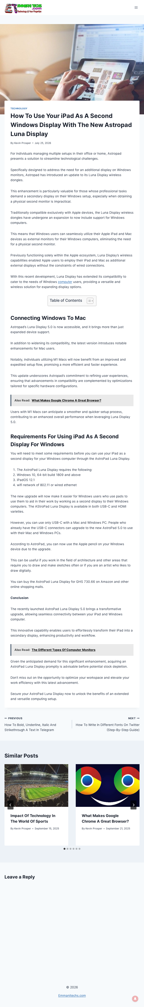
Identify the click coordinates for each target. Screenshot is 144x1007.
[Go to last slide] (11, 804)
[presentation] (36, 785)
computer (65, 282)
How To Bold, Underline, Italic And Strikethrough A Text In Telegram (30, 724)
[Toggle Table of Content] (88, 301)
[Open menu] (136, 7)
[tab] (64, 849)
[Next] (133, 804)
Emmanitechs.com (72, 995)
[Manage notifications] (135, 999)
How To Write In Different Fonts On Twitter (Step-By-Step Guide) (108, 724)
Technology (19, 108)
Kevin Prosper (22, 142)
